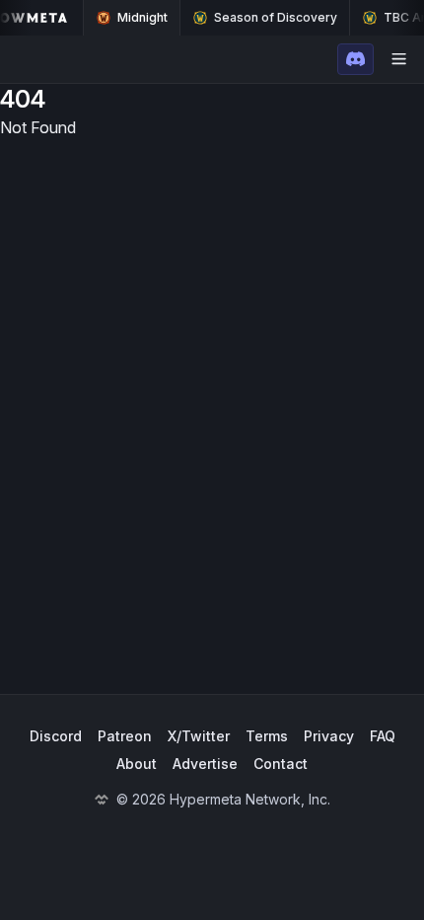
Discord (56, 736)
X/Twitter (199, 736)
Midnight (142, 17)
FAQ (382, 736)
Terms (267, 736)
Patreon (125, 736)
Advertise (205, 763)
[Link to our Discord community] (355, 59)
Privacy (329, 736)
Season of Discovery (275, 17)
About (136, 763)
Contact (280, 763)
